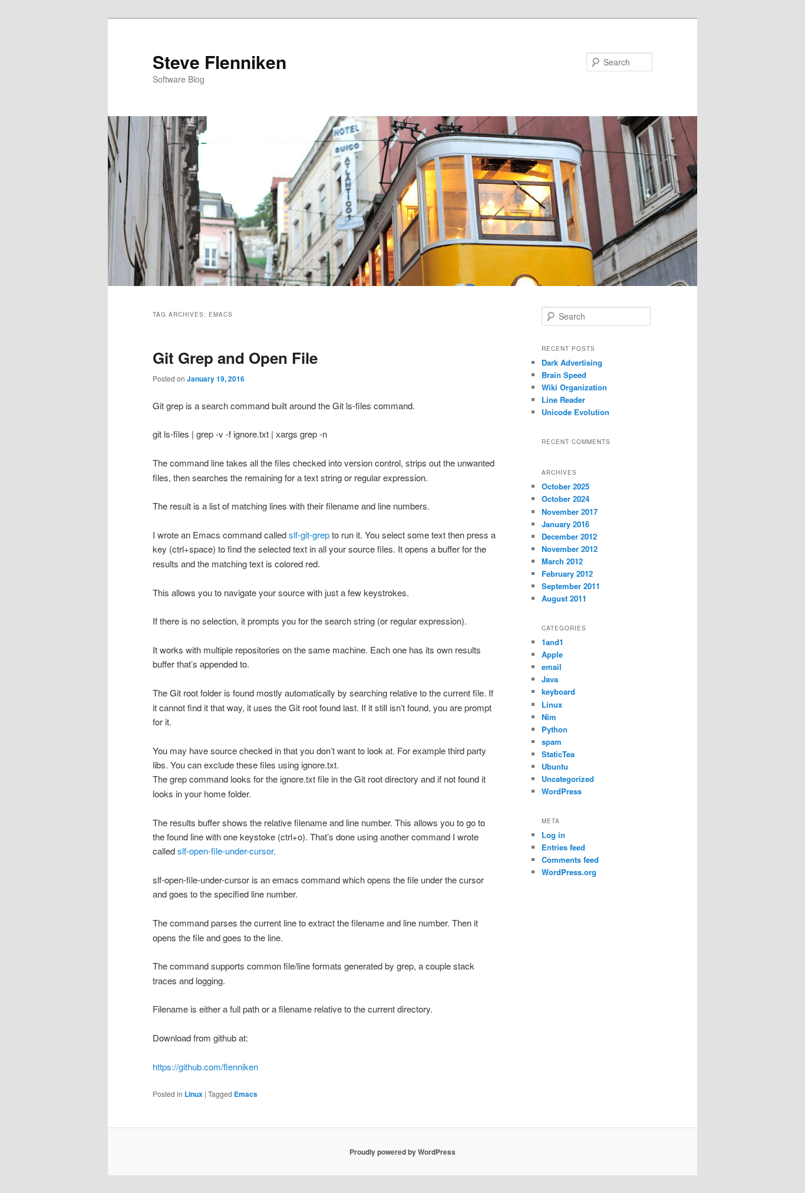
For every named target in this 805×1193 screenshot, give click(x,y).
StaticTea (558, 754)
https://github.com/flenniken (205, 1066)
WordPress (562, 791)
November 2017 (570, 511)
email (552, 666)
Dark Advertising (572, 362)
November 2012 (570, 548)
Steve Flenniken (219, 61)
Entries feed (563, 847)
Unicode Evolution (575, 412)
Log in (553, 834)
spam (552, 741)
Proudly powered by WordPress (402, 1151)
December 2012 (569, 536)
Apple (552, 654)
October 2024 (565, 498)
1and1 (552, 642)
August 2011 (564, 598)
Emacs (246, 1094)
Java (550, 679)
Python (555, 729)
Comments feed (570, 859)
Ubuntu (555, 766)
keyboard (558, 691)
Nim (549, 716)
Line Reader (563, 399)
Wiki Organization (574, 387)
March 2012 (562, 561)
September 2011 (571, 585)
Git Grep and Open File (235, 358)
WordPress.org (569, 872)
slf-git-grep (309, 534)
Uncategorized (568, 778)
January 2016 (565, 524)
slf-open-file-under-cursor (225, 850)
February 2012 (567, 573)
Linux (193, 1094)
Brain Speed (564, 374)
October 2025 (565, 486)
